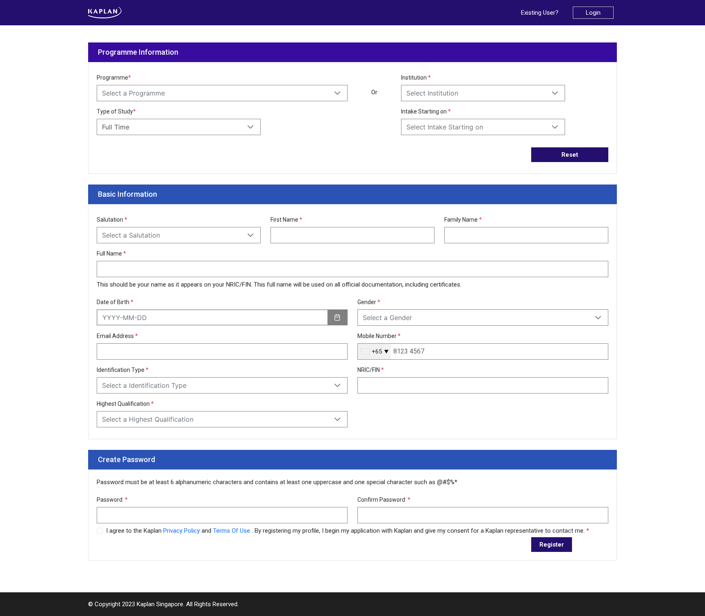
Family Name (463, 219)
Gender (368, 302)
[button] (337, 93)
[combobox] (374, 351)
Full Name (111, 253)
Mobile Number (379, 336)
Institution (416, 77)
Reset (569, 154)
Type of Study (116, 111)
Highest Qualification (125, 403)
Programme (114, 77)
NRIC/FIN (370, 370)
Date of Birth (115, 302)
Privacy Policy (182, 530)
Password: (112, 499)
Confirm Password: (383, 499)
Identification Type (123, 370)
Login (593, 12)
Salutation (112, 219)
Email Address (117, 336)
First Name (286, 219)
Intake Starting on (426, 111)
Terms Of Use (232, 530)
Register (551, 544)
